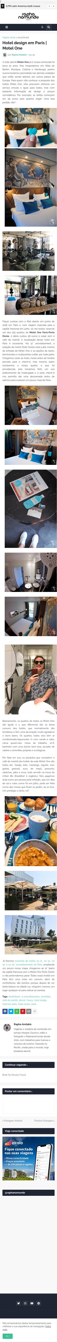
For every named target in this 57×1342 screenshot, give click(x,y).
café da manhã (9, 1000)
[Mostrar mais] (34, 1011)
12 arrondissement (30, 996)
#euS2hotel (23, 37)
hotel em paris (9, 1004)
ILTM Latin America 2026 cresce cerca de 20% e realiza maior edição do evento (25, 6)
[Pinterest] (22, 1011)
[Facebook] (5, 1011)
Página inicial (9, 37)
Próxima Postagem (43, 1121)
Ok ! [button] (8, 1336)
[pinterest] (38, 1303)
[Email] (28, 1011)
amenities (45, 996)
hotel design (40, 1000)
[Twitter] (11, 1011)
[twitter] (18, 1303)
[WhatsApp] (16, 1011)
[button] (49, 6)
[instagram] (25, 1303)
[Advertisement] (28, 1259)
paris (33, 1004)
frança (30, 1000)
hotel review (24, 1004)
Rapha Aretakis (22, 1024)
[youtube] (32, 1303)
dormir (22, 1000)
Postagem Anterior (13, 1121)
